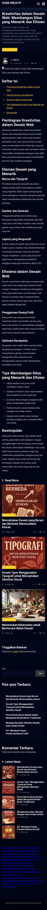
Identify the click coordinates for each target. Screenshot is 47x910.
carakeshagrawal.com (12, 854)
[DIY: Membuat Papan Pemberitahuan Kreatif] (8, 838)
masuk (16, 651)
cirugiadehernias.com (26, 857)
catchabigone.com (30, 854)
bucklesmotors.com (11, 851)
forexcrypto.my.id (10, 863)
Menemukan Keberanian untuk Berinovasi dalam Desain (21, 626)
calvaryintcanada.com (30, 851)
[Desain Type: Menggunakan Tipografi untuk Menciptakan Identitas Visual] (23, 553)
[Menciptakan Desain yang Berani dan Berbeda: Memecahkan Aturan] (23, 500)
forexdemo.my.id (9, 866)
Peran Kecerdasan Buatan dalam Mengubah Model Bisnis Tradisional (23, 716)
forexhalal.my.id (9, 869)
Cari (3, 668)
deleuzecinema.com (35, 881)
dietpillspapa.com (10, 884)
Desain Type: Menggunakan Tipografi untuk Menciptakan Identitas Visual (20, 576)
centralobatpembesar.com (14, 881)
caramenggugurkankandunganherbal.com (20, 878)
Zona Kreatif (11, 2)
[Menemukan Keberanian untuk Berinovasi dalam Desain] (23, 605)
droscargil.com (8, 887)
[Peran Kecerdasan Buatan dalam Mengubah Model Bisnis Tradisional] (8, 808)
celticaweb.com (9, 857)
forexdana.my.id (25, 863)
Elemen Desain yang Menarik (20, 95)
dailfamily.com (32, 860)
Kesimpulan (12, 112)
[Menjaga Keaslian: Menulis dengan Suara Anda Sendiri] (8, 823)
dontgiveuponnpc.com (29, 884)
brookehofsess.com (26, 869)
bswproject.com (9, 872)
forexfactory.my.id (26, 866)
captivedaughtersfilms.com (29, 872)
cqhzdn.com (19, 860)
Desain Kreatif (10, 50)
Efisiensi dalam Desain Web (19, 100)
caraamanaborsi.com (11, 875)
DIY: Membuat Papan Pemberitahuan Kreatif (17, 732)
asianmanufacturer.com (28, 848)
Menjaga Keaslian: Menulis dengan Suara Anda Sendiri (23, 724)
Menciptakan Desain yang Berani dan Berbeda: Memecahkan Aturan (22, 524)
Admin (16, 60)
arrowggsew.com (9, 848)
